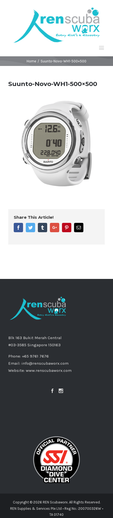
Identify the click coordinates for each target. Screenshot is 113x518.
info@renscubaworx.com (45, 363)
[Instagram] (61, 391)
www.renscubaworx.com (49, 370)
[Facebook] (52, 391)
